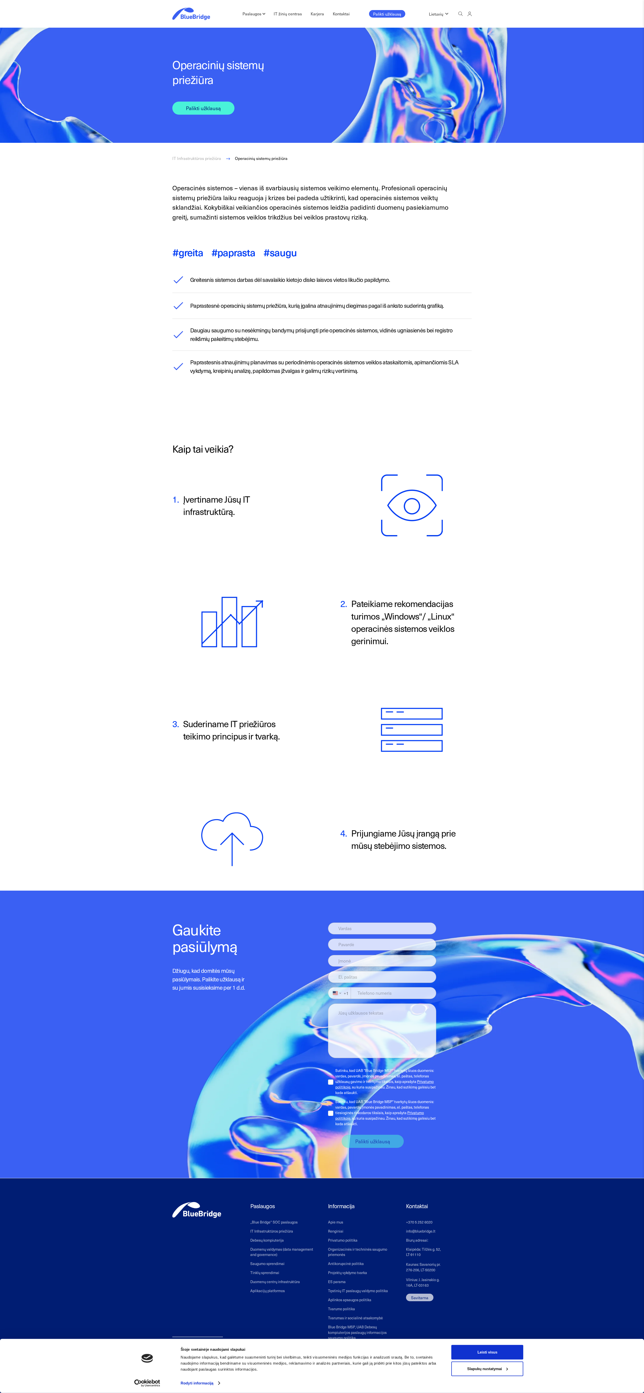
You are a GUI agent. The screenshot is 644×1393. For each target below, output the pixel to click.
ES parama (337, 1281)
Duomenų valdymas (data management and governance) (281, 1251)
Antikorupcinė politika (346, 1263)
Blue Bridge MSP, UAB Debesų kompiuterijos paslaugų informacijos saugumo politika (357, 1332)
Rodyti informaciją (197, 1383)
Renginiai (335, 1231)
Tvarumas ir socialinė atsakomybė (355, 1318)
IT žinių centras (288, 14)
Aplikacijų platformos (267, 1290)
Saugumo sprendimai (267, 1263)
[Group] (469, 14)
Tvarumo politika (341, 1309)
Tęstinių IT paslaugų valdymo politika (358, 1290)
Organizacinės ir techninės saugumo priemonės (357, 1251)
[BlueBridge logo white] (196, 1210)
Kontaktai (341, 14)
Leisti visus (487, 1352)
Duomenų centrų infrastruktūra (275, 1281)
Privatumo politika (342, 1240)
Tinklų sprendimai (264, 1272)
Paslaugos (252, 14)
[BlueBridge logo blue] (191, 14)
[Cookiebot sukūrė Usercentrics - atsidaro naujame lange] (147, 1383)
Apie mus (335, 1222)
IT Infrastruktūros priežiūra (271, 1231)
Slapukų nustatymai (484, 1368)
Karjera (317, 14)
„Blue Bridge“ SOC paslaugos (274, 1222)
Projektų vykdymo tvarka (347, 1272)
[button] (438, 14)
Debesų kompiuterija (267, 1240)
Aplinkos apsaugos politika (349, 1299)
